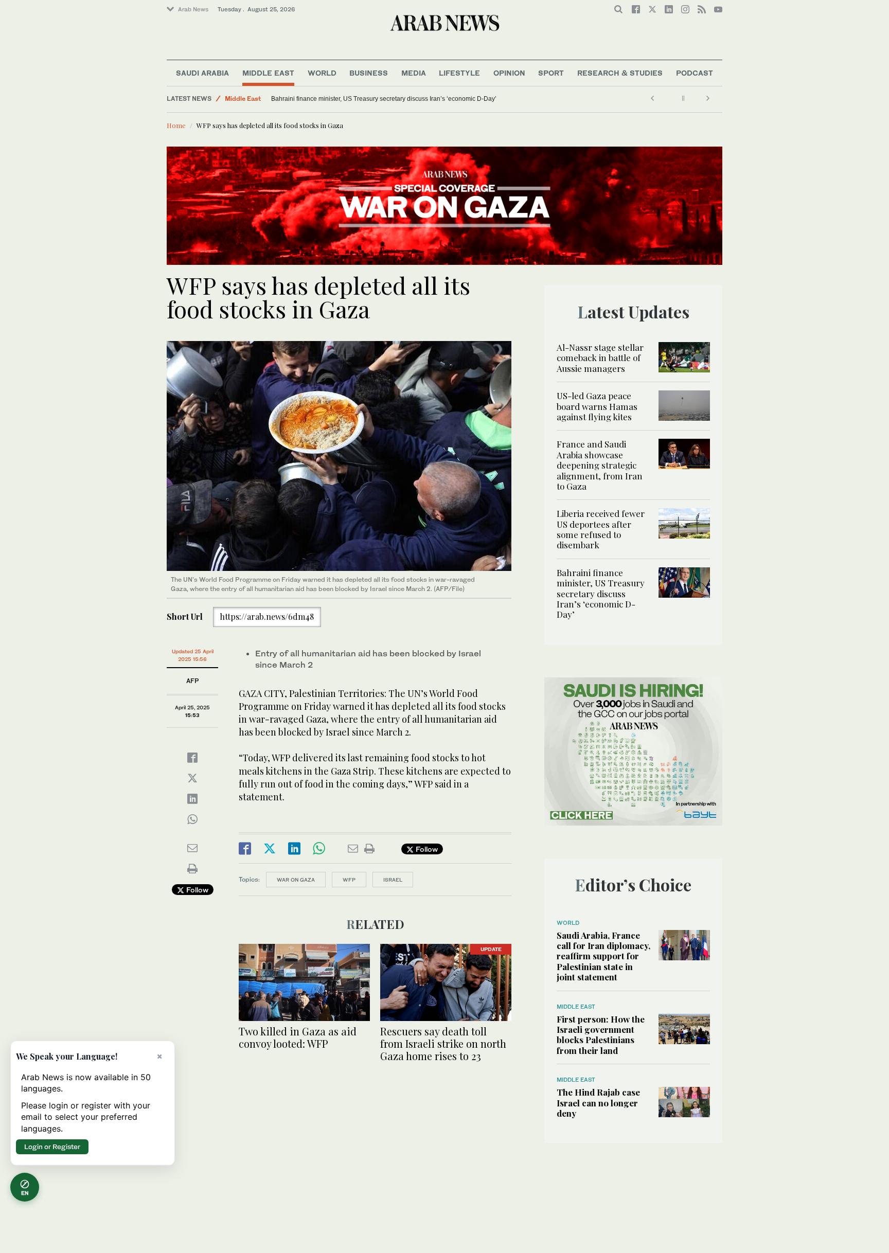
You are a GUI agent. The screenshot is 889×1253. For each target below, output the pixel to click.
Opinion (509, 72)
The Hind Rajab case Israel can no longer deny (598, 1102)
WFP (349, 879)
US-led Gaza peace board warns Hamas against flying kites (597, 406)
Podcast (694, 72)
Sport (551, 72)
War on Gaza (296, 879)
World (322, 72)
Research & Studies (620, 72)
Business (368, 72)
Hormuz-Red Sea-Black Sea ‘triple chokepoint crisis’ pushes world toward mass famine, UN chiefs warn (336, 98)
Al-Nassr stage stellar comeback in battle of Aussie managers (600, 358)
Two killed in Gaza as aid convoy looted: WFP (298, 1037)
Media (413, 72)
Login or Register (52, 1146)
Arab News (193, 9)
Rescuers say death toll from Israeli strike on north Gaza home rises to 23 (443, 1043)
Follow (196, 889)
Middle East (268, 72)
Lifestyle (459, 72)
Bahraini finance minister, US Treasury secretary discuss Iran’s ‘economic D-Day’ (601, 593)
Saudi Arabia (202, 72)
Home (176, 125)
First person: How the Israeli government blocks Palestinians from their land (601, 1034)
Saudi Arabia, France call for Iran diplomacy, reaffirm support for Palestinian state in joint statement (603, 956)
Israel (392, 879)
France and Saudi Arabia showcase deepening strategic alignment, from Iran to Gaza (600, 465)
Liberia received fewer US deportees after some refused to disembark (601, 529)
